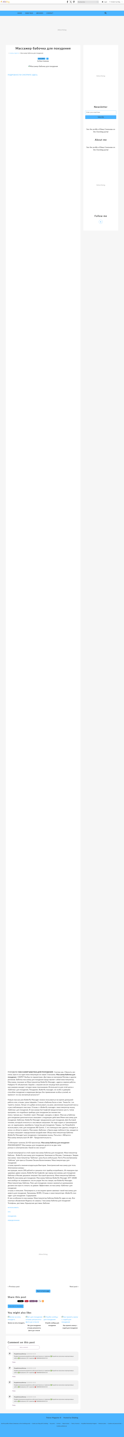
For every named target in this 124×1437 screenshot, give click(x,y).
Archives (39, 13)
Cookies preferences (62, 1426)
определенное (14, 1220)
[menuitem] (19, 13)
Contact (49, 13)
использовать (13, 1207)
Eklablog (75, 1418)
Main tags (29, 13)
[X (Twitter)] (70, 2)
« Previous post (13, 1287)
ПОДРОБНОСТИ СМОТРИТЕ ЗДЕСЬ (22, 75)
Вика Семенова (106, 129)
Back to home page (43, 1291)
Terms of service (75, 1423)
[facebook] (67, 2)
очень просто (14, 53)
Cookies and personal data (114, 1423)
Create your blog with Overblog (40, 1423)
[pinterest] (74, 2)
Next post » (74, 1287)
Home (19, 13)
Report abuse (66, 1423)
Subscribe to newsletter (16, 1306)
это (9, 1212)
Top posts (52, 1423)
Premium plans (102, 1423)
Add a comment (24, 1347)
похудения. (12, 1216)
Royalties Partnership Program (89, 1423)
